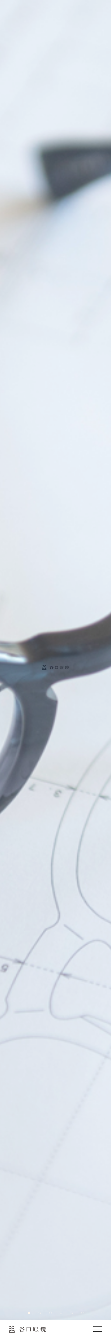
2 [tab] (39, 1312)
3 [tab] (50, 1312)
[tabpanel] (55, 660)
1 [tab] (29, 1312)
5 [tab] (71, 1312)
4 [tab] (60, 1312)
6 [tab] (82, 1312)
